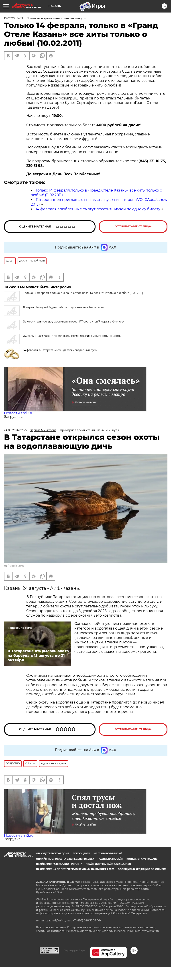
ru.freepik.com (14, 565)
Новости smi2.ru (19, 413)
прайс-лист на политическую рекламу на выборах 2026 (75, 869)
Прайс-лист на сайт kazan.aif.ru (108, 864)
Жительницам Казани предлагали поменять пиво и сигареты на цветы (72, 335)
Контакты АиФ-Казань (141, 858)
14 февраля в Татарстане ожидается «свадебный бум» (60, 350)
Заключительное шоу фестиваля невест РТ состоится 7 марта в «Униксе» (73, 321)
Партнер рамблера (74, 950)
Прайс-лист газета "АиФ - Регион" (59, 864)
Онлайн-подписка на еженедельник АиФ (65, 858)
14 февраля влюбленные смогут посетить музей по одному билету (98, 209)
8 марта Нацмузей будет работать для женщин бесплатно (63, 307)
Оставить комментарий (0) (133, 226)
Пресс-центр (81, 853)
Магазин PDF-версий (108, 853)
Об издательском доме (52, 853)
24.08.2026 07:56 (15, 430)
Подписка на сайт (110, 858)
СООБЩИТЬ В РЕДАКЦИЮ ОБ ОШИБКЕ (142, 869)
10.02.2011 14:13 (13, 18)
